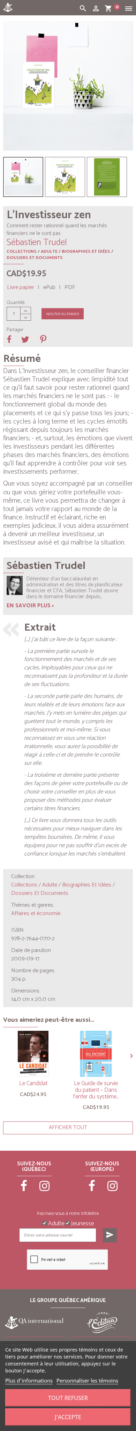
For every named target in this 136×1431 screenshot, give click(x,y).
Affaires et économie (35, 913)
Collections (22, 251)
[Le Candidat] (33, 1054)
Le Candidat (33, 1083)
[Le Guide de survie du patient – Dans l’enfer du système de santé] (96, 1054)
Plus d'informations (29, 1380)
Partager (15, 330)
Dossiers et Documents (35, 257)
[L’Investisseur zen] (23, 177)
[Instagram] (45, 1189)
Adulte (49, 251)
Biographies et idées (86, 251)
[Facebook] (24, 1189)
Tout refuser (68, 1398)
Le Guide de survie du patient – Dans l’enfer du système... (96, 1090)
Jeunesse (82, 1222)
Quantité (16, 302)
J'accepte (68, 1417)
